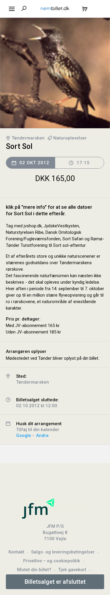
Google (23, 435)
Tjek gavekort (72, 569)
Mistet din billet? (34, 569)
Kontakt (16, 552)
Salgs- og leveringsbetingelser (63, 552)
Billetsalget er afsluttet (55, 581)
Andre (42, 435)
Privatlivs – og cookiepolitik (51, 560)
